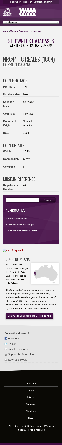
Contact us (39, 2)
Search (48, 2)
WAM (5, 31)
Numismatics (37, 31)
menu (55, 32)
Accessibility (26, 2)
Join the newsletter (18, 349)
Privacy (30, 397)
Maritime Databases (19, 31)
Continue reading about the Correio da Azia (29, 315)
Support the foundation (21, 354)
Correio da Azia (18, 259)
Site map (14, 2)
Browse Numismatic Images (20, 224)
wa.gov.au (31, 383)
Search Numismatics (16, 218)
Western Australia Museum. (28, 12)
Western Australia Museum (8, 12)
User (30, 418)
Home (31, 390)
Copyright (31, 404)
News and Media (17, 359)
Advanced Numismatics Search (22, 230)
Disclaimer (31, 411)
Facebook (13, 338)
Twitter (12, 343)
